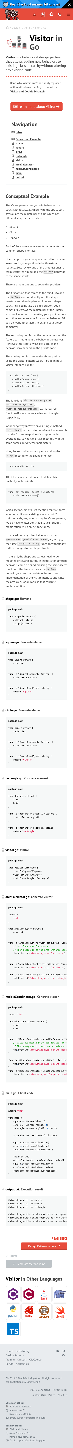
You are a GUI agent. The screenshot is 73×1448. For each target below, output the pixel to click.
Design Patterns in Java (42, 1246)
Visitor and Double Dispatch (27, 91)
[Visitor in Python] (13, 1311)
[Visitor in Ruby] (28, 1311)
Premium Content (16, 1359)
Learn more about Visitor (37, 106)
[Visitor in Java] (44, 1294)
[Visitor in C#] (13, 1294)
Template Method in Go (30, 1264)
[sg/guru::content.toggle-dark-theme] (51, 14)
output (20, 177)
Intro (19, 132)
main (19, 173)
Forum (9, 1363)
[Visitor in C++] (28, 1294)
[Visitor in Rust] (44, 1311)
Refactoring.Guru (32, 1378)
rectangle (21, 156)
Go (44, 27)
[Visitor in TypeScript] (13, 1329)
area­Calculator (25, 164)
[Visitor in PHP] (59, 1294)
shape (19, 143)
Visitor (37, 27)
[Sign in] (43, 14)
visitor (19, 160)
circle (19, 151)
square (20, 147)
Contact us (22, 1363)
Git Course (35, 1359)
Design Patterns (21, 27)
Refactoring (23, 1351)
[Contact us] (34, 14)
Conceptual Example (28, 139)
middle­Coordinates (27, 168)
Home (9, 1351)
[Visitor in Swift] (59, 1311)
